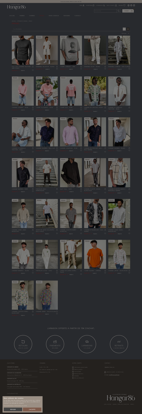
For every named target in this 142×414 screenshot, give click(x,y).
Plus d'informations (9, 405)
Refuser (13, 409)
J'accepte (32, 409)
